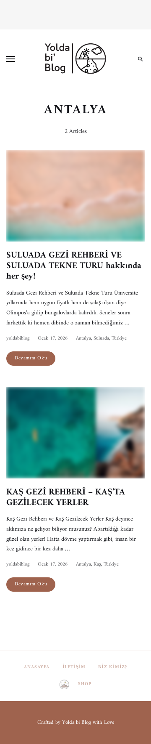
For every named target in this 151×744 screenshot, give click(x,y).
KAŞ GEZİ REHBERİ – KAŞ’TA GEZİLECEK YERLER (65, 497)
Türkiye (119, 338)
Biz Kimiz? (112, 667)
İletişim (74, 667)
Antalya (83, 338)
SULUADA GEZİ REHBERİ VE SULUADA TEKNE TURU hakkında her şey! (73, 265)
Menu (10, 59)
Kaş (97, 564)
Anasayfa (37, 667)
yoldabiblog (17, 338)
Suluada (101, 338)
